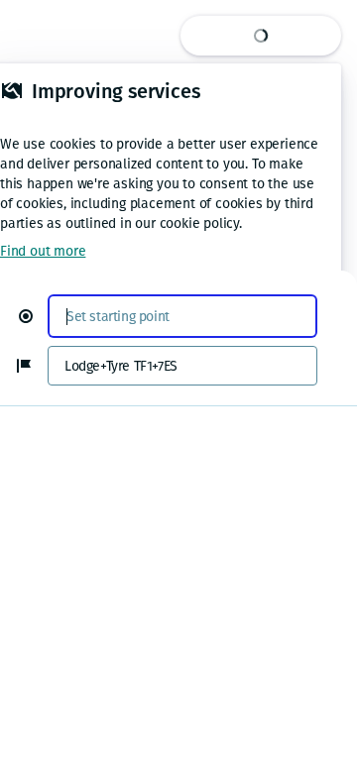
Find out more (42, 251)
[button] (34, 316)
